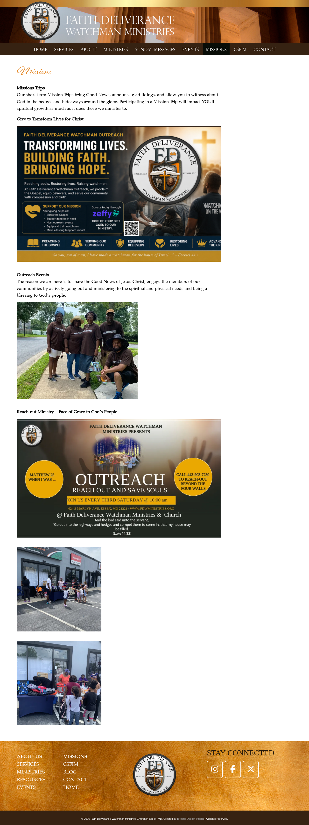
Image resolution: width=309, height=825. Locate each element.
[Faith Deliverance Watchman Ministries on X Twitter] (251, 769)
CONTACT (75, 780)
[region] (154, 21)
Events (190, 49)
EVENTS (26, 787)
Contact (264, 49)
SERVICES (28, 764)
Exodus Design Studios (190, 818)
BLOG (70, 772)
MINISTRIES (31, 772)
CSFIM (240, 49)
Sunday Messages (155, 49)
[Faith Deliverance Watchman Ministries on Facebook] (233, 769)
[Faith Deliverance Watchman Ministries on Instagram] (215, 769)
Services (64, 49)
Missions (216, 49)
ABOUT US (29, 757)
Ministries (116, 49)
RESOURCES (31, 780)
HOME (71, 787)
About (89, 49)
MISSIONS (75, 757)
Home (40, 49)
